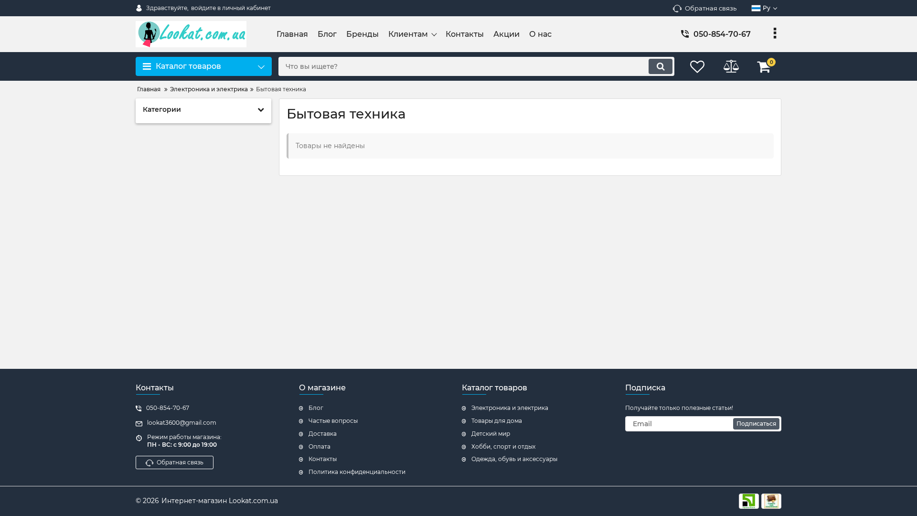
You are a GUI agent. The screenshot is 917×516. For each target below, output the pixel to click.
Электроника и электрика (509, 407)
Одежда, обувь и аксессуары (514, 458)
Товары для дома (496, 420)
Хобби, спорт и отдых (503, 446)
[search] (660, 66)
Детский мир (490, 433)
